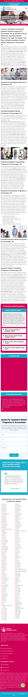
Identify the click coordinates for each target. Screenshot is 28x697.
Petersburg (18, 541)
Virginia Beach (19, 602)
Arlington (4, 510)
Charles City (4, 546)
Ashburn (4, 512)
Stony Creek (18, 580)
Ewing (3, 572)
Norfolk (17, 529)
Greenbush (4, 586)
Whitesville (18, 610)
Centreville (4, 543)
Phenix (17, 543)
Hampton (4, 589)
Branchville (4, 526)
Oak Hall (17, 532)
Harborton (4, 593)
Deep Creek (4, 563)
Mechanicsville (19, 513)
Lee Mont (4, 611)
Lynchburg (4, 619)
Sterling (17, 579)
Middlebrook (18, 515)
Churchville (4, 551)
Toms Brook (18, 591)
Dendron (4, 566)
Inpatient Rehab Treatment (7, 650)
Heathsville (4, 596)
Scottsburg (18, 563)
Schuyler (17, 560)
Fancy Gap (4, 577)
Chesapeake (5, 549)
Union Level (18, 597)
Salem (17, 554)
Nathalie (17, 521)
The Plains (18, 588)
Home (2, 24)
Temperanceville (19, 585)
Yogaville (17, 616)
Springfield (18, 574)
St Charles (18, 575)
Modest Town (18, 518)
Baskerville (4, 515)
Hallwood (4, 588)
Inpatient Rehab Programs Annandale (18, 24)
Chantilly (4, 544)
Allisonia (4, 507)
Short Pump (18, 565)
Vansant (17, 599)
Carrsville (4, 536)
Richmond (18, 551)
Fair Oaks (4, 574)
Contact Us (4, 658)
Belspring (4, 518)
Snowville (18, 566)
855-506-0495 (6, 664)
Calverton (4, 533)
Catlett (3, 538)
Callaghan (4, 532)
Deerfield (4, 565)
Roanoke (18, 552)
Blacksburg (4, 521)
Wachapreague (19, 604)
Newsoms (18, 527)
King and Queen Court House (7, 606)
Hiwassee (4, 600)
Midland (17, 516)
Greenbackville (5, 585)
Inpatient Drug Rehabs (7, 648)
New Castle (18, 522)
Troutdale (18, 593)
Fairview (4, 575)
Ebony (3, 571)
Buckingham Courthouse (7, 529)
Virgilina (17, 600)
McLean (17, 512)
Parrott (17, 540)
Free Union (4, 580)
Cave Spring (5, 541)
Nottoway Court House (20, 530)
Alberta (3, 504)
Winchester (18, 613)
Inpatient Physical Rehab (7, 653)
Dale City (4, 560)
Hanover (4, 591)
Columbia (4, 558)
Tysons (17, 596)
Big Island (4, 519)
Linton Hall (4, 614)
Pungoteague (18, 547)
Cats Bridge (4, 540)
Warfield (17, 605)
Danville (4, 561)
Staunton (18, 577)
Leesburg (4, 613)
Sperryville (18, 572)
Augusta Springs (5, 513)
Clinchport (4, 557)
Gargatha (4, 582)
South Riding (18, 568)
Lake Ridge (4, 608)
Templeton (18, 586)
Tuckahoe (18, 594)
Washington (18, 607)
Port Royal (18, 544)
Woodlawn (18, 614)
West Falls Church (19, 608)
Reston (17, 549)
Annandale (6, 24)
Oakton (17, 533)
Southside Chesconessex (21, 571)
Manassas (18, 507)
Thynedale (18, 589)
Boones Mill (4, 524)
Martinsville (18, 510)
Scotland (17, 561)
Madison (17, 504)
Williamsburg (18, 611)
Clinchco (4, 555)
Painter (17, 535)
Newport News (19, 526)
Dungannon (4, 569)
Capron (4, 535)
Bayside (4, 516)
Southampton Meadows (21, 569)
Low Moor (4, 616)
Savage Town (18, 557)
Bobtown (4, 522)
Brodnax (4, 527)
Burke (3, 530)
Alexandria (4, 505)
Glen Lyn (4, 583)
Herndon (4, 597)
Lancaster (4, 610)
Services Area (5, 656)
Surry (17, 583)
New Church (18, 524)
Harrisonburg (5, 594)
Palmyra (17, 536)
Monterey (18, 519)
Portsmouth (18, 546)
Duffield (4, 568)
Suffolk (17, 582)
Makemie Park (19, 505)
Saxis (17, 558)
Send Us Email (6, 667)
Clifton (3, 554)
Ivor (3, 602)
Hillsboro (4, 599)
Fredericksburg (5, 579)
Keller (3, 604)
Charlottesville (5, 547)
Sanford (17, 555)
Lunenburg (4, 618)
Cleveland (4, 552)
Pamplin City (18, 538)
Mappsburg (18, 508)
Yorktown (18, 618)
